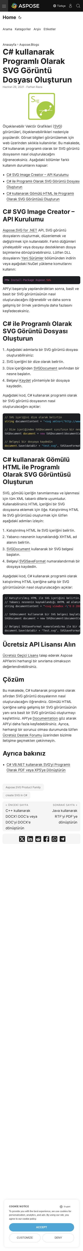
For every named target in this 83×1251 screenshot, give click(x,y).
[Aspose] (25, 6)
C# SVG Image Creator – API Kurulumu (38, 175)
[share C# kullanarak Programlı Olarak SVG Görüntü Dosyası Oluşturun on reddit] (38, 840)
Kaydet (25, 380)
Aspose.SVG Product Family (23, 787)
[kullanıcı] (70, 6)
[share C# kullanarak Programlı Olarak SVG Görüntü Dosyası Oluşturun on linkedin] (30, 840)
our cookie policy (27, 1219)
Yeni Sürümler (32, 258)
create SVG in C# (16, 795)
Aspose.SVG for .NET (20, 230)
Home (9, 17)
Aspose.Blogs (29, 44)
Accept (41, 1227)
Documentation (45, 718)
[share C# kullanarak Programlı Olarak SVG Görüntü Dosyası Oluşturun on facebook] (46, 840)
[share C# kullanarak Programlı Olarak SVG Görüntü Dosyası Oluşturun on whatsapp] (54, 840)
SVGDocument (45, 368)
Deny (58, 1237)
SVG (57, 126)
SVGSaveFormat (32, 561)
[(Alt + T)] (20, 17)
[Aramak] (78, 6)
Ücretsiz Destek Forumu (22, 735)
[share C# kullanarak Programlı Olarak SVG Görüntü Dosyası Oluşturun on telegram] (62, 840)
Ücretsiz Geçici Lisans (20, 655)
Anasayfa (9, 44)
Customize (25, 1237)
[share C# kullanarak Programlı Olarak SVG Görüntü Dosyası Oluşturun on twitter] (22, 840)
